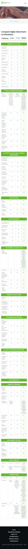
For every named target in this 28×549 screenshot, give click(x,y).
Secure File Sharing (14, 532)
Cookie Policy (14, 536)
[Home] (11, 21)
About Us (14, 534)
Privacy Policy (14, 539)
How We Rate (14, 541)
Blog (14, 530)
